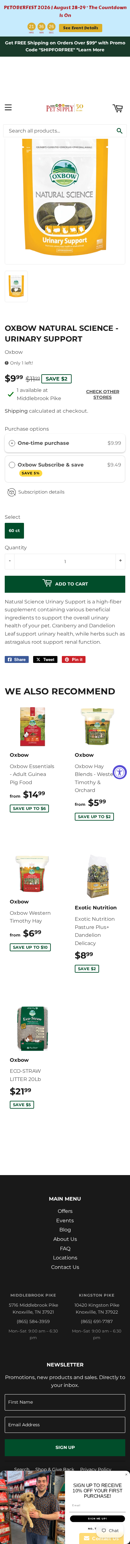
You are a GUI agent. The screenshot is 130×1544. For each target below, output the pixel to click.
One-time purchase (43, 443)
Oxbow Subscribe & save (51, 468)
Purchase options (27, 429)
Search (21, 1469)
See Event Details (80, 28)
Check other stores (102, 394)
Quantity (16, 548)
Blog (65, 1230)
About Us (65, 1239)
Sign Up (65, 1447)
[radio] (12, 443)
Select (13, 517)
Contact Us (65, 1267)
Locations (65, 1258)
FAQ (65, 1249)
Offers (65, 1211)
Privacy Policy (95, 1469)
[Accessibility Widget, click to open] (120, 772)
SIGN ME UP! (97, 1518)
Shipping (16, 411)
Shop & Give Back (54, 1469)
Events (65, 1221)
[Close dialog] (126, 1475)
